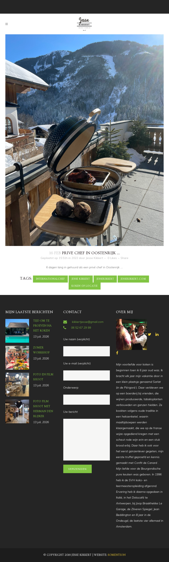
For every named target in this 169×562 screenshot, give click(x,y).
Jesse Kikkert (94, 258)
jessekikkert (105, 279)
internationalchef (50, 279)
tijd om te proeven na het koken (42, 325)
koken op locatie (85, 286)
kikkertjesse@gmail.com (87, 322)
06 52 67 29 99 (81, 327)
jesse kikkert (81, 279)
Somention (117, 555)
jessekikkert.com (133, 279)
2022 (75, 258)
